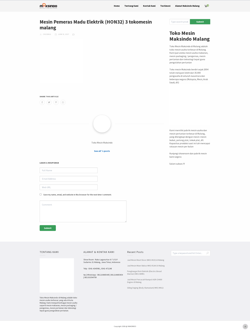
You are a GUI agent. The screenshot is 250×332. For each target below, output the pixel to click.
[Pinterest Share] (56, 102)
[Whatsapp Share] (63, 102)
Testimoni (165, 5)
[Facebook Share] (42, 102)
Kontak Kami (149, 5)
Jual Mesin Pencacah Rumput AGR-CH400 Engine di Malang (144, 280)
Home (117, 5)
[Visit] (102, 123)
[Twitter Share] (49, 102)
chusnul (47, 34)
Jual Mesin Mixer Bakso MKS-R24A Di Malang (146, 265)
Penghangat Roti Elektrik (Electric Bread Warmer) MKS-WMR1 (144, 272)
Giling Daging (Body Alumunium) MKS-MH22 (145, 287)
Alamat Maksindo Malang (187, 5)
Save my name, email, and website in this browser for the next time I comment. (77, 194)
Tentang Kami (131, 5)
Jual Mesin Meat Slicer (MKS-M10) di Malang (145, 260)
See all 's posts (102, 151)
